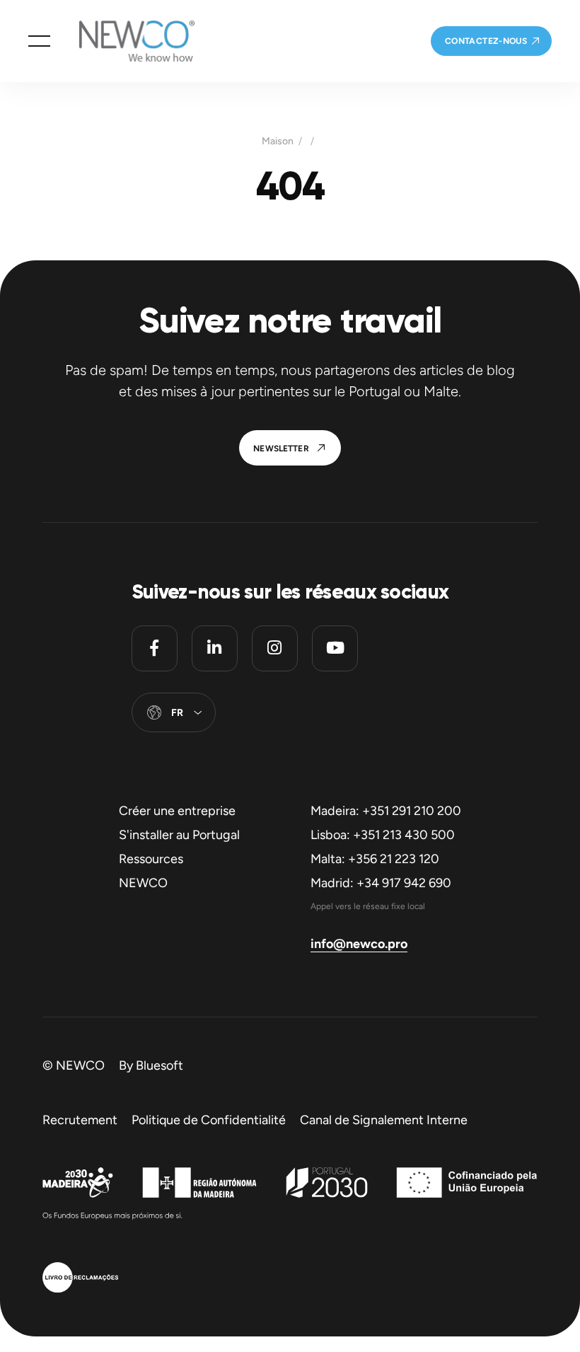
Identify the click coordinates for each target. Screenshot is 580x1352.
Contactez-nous (486, 41)
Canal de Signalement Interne (384, 1120)
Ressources (151, 859)
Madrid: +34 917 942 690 (381, 883)
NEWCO (143, 883)
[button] (39, 41)
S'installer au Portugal (179, 835)
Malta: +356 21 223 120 (375, 859)
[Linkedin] (215, 648)
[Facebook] (155, 648)
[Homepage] (122, 41)
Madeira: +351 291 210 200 (386, 811)
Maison (278, 141)
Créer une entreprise (177, 811)
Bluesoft (159, 1065)
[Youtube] (335, 648)
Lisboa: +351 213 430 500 (383, 835)
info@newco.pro (359, 944)
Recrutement (79, 1120)
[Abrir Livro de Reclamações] (80, 1279)
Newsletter (281, 448)
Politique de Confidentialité (209, 1120)
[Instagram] (275, 648)
